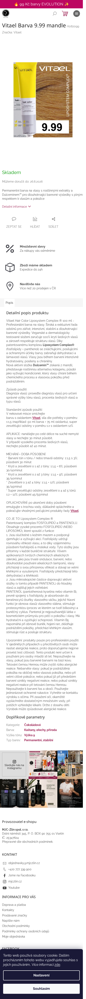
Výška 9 (29, 735)
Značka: (12, 32)
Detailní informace (14, 206)
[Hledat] (55, 13)
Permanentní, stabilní (38, 740)
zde (57, 965)
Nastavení (41, 975)
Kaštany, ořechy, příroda (40, 730)
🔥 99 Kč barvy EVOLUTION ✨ (41, 4)
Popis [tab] (9, 302)
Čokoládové (32, 725)
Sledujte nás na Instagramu (14, 767)
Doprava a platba (14, 904)
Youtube (14, 887)
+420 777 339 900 (20, 869)
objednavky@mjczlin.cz (24, 863)
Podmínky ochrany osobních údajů (25, 931)
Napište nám (11, 920)
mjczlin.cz (15, 881)
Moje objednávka (13, 936)
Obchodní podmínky (16, 926)
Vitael (36, 417)
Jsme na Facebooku (21, 875)
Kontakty (8, 910)
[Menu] (76, 13)
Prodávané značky (14, 915)
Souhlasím (41, 989)
